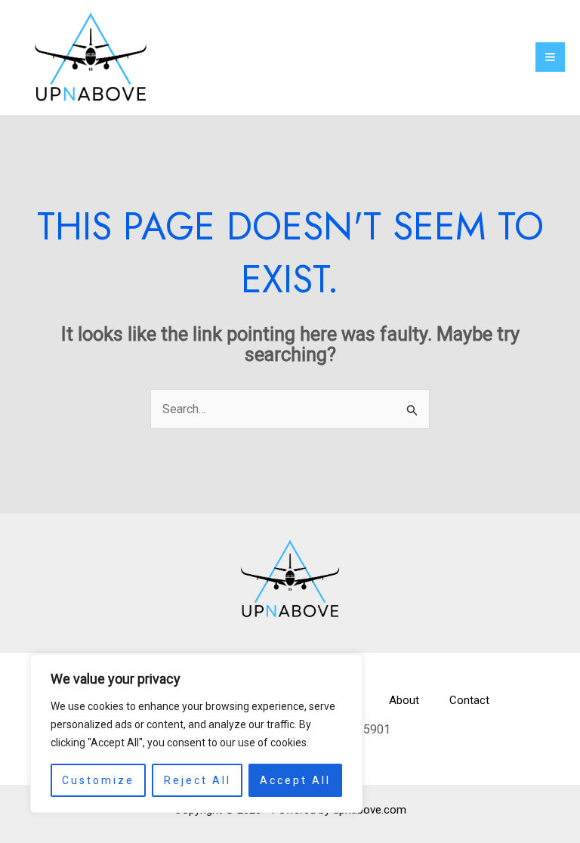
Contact (469, 700)
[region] (196, 733)
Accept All (295, 780)
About (404, 700)
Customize (98, 780)
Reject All (197, 780)
